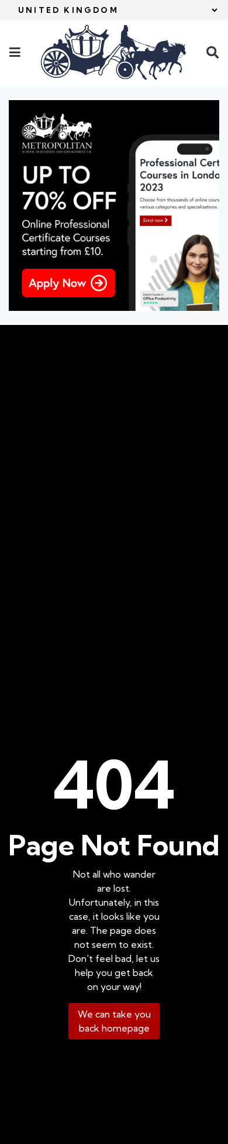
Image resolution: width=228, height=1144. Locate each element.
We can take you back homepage (114, 1021)
